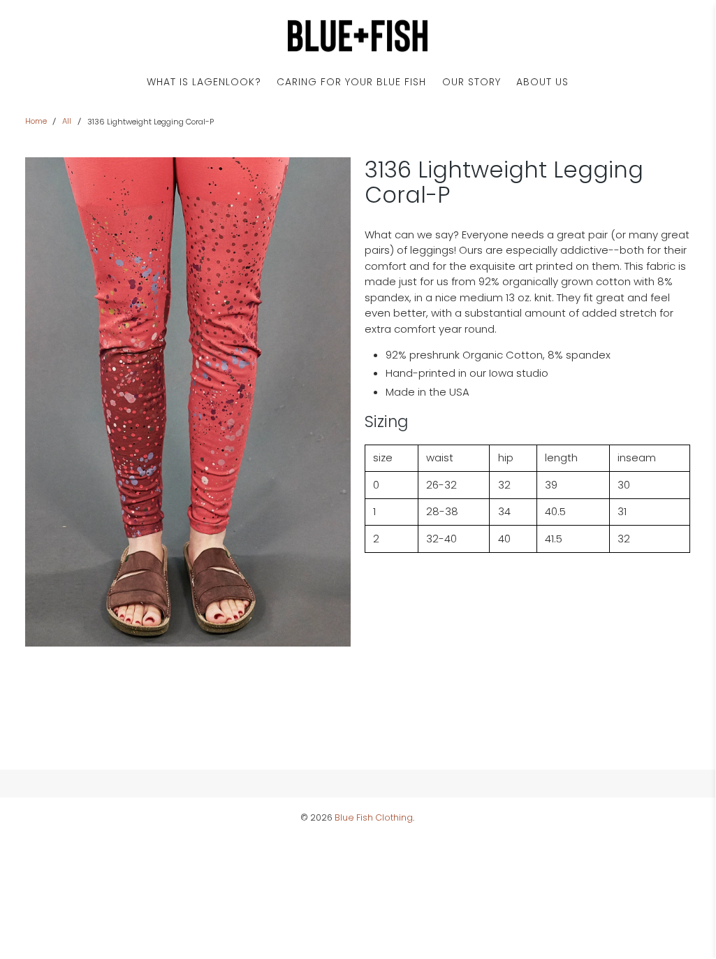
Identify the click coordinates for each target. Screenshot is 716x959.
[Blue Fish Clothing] (358, 36)
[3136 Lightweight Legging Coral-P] (188, 402)
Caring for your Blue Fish (351, 82)
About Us (542, 82)
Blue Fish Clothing (374, 817)
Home (36, 121)
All (66, 121)
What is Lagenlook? (204, 82)
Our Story (471, 82)
